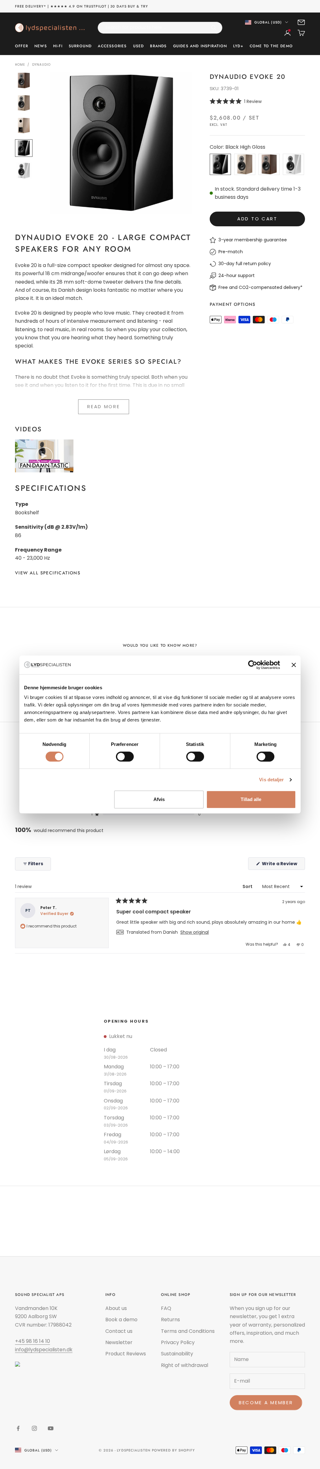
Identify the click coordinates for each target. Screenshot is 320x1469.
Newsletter (118, 1342)
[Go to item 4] (23, 148)
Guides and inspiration (200, 46)
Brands (158, 46)
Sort (247, 886)
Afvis (159, 799)
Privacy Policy (178, 1342)
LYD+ (238, 46)
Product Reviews (125, 1353)
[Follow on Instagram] (34, 1428)
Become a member (266, 1402)
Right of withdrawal (184, 1365)
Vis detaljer (271, 779)
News (40, 46)
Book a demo (121, 1319)
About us (116, 1308)
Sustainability (177, 1353)
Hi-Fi (57, 46)
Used (138, 46)
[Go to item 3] (23, 125)
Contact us (118, 1331)
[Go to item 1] (23, 80)
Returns (170, 1319)
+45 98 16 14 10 (32, 1341)
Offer (21, 46)
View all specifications (47, 573)
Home (20, 64)
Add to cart (257, 218)
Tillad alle (251, 799)
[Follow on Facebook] (18, 1428)
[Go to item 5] (23, 170)
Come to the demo (271, 46)
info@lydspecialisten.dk (43, 1349)
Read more (103, 406)
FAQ (166, 1308)
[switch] (125, 757)
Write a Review (283, 865)
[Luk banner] (294, 665)
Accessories (112, 46)
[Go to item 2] (23, 103)
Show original (194, 932)
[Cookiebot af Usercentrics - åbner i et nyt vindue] (252, 665)
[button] (257, 101)
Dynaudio (41, 64)
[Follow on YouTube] (51, 1428)
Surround (80, 46)
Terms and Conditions (188, 1331)
